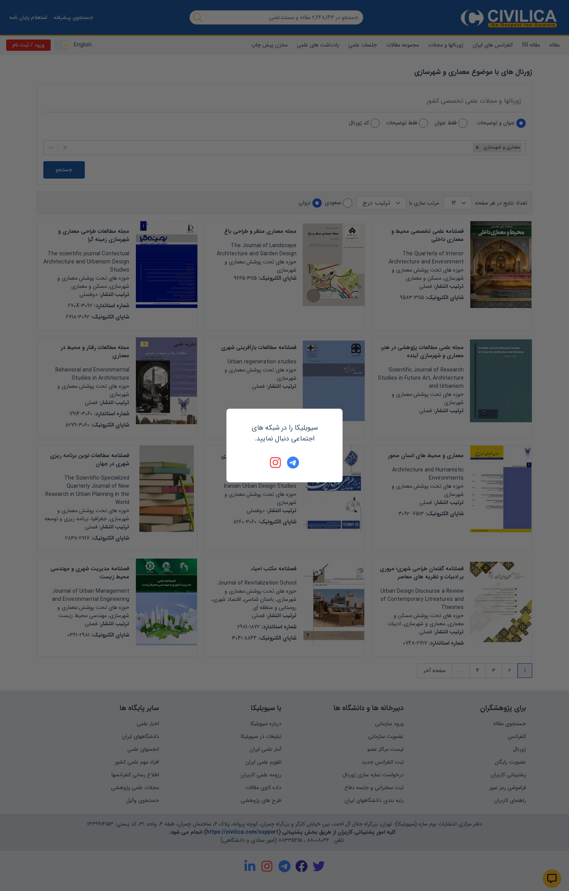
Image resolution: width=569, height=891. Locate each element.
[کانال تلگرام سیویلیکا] (293, 462)
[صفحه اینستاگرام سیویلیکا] (276, 462)
